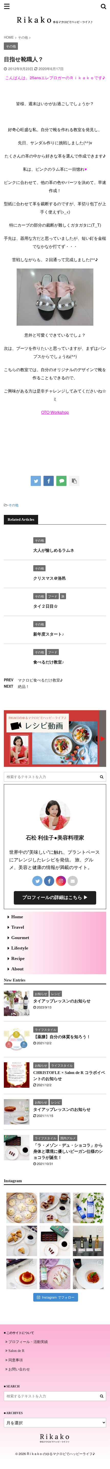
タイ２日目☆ (45, 606)
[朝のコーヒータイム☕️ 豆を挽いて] (55, 1208)
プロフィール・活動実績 (27, 1341)
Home (17, 916)
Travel (17, 927)
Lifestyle (19, 948)
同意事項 (15, 1359)
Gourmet (20, 937)
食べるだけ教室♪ (48, 662)
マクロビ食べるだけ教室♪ (40, 680)
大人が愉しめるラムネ (53, 550)
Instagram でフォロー (58, 1297)
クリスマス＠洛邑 (49, 578)
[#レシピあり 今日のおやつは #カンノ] (55, 1274)
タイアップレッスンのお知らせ (62, 1001)
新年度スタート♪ (48, 634)
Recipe (18, 958)
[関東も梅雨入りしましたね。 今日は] (88, 1208)
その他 (13, 504)
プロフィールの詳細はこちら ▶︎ (55, 897)
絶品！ (23, 686)
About (17, 968)
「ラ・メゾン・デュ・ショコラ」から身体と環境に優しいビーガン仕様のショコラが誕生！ (68, 1151)
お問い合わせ (18, 1368)
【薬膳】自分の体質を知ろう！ (62, 1037)
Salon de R (15, 1351)
